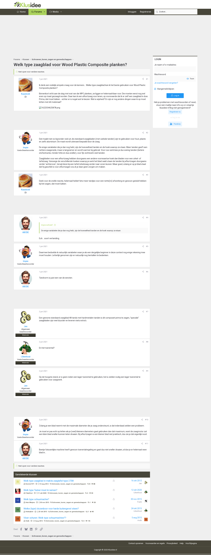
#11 (146, 443)
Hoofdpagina (191, 543)
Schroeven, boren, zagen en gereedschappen (69, 484)
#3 (147, 175)
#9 (147, 371)
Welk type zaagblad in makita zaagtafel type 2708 (49, 480)
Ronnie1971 (30, 484)
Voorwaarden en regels (155, 543)
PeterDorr (29, 493)
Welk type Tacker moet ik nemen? (40, 490)
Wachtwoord (160, 74)
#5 (147, 246)
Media (56, 12)
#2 (147, 133)
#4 (147, 217)
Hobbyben (29, 512)
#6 (147, 272)
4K (93, 512)
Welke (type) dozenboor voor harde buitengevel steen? (51, 508)
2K (95, 502)
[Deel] (143, 79)
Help (182, 543)
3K (92, 493)
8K (94, 484)
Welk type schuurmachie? (36, 499)
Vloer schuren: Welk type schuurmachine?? (45, 517)
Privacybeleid (172, 543)
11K (89, 521)
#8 (147, 342)
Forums (38, 12)
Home (23, 12)
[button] (44, 12)
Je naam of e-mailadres (165, 65)
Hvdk (27, 521)
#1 (147, 79)
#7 (147, 311)
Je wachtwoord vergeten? (166, 83)
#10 (146, 420)
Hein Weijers (30, 502)
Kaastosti (25, 94)
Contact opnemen (135, 543)
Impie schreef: (47, 225)
